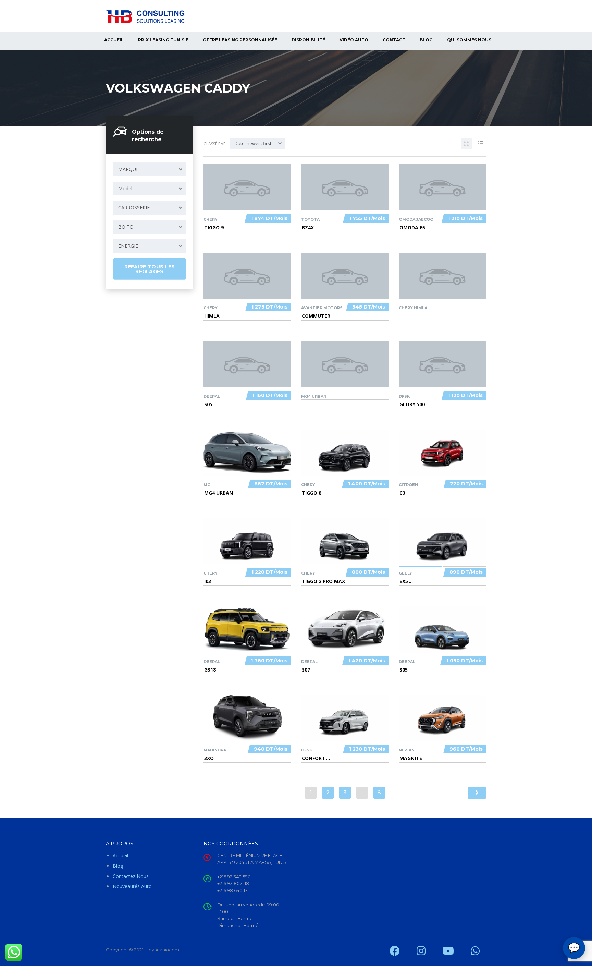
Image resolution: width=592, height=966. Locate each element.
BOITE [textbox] (125, 227)
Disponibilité (308, 40)
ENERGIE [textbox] (128, 246)
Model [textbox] (125, 188)
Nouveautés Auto (132, 886)
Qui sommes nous (469, 40)
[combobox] (149, 169)
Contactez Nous (131, 876)
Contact (394, 40)
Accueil (114, 40)
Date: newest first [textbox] (253, 143)
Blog (426, 40)
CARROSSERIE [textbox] (134, 207)
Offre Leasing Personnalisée (240, 40)
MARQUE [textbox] (128, 169)
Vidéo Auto (354, 40)
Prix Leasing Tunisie (163, 40)
